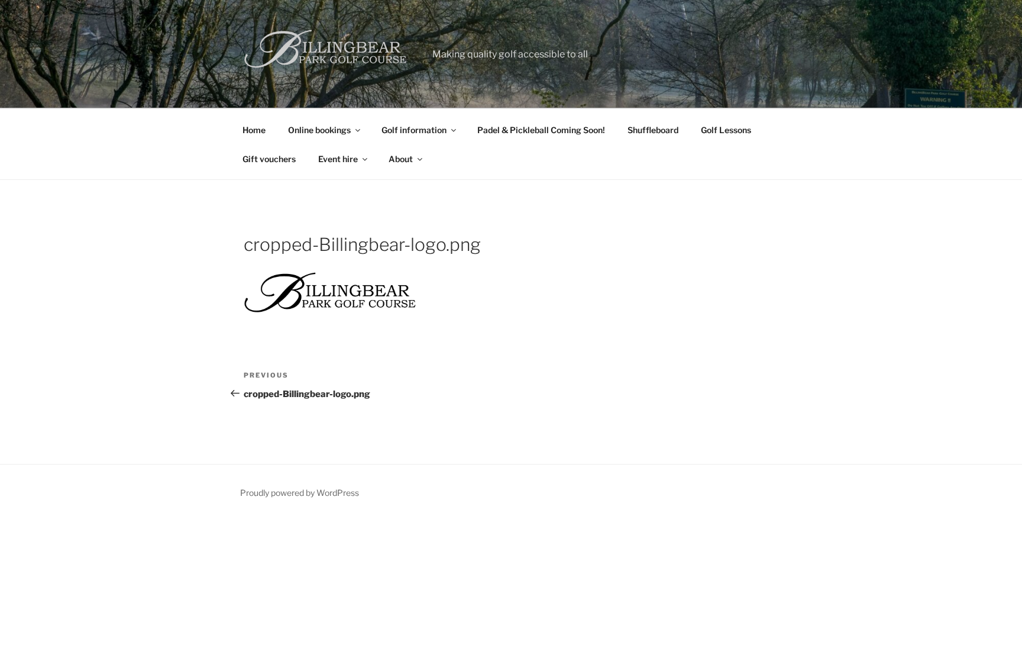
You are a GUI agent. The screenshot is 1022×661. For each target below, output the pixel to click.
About (401, 159)
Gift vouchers (269, 159)
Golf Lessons (726, 130)
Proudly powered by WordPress (299, 493)
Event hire (338, 159)
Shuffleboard (653, 130)
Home (254, 130)
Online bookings (319, 130)
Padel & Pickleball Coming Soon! (541, 130)
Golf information (414, 130)
